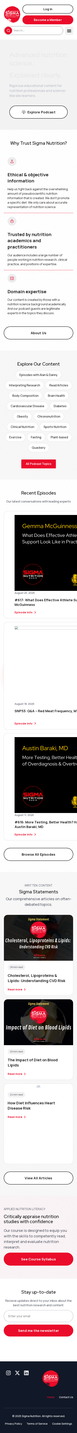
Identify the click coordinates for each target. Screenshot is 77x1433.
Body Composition (25, 396)
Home (51, 1397)
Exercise (15, 437)
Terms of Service (37, 1423)
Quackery (38, 448)
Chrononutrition (48, 416)
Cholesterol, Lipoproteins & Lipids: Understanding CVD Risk (36, 978)
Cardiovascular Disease (27, 406)
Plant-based (59, 437)
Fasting (36, 437)
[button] (69, 31)
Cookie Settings (62, 1423)
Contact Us (66, 1397)
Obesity (22, 416)
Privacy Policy (13, 1423)
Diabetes (60, 406)
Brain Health (56, 396)
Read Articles (58, 385)
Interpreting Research (24, 385)
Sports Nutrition (55, 427)
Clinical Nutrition (22, 427)
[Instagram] (8, 1372)
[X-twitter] (17, 1372)
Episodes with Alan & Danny (38, 375)
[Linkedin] (26, 1372)
